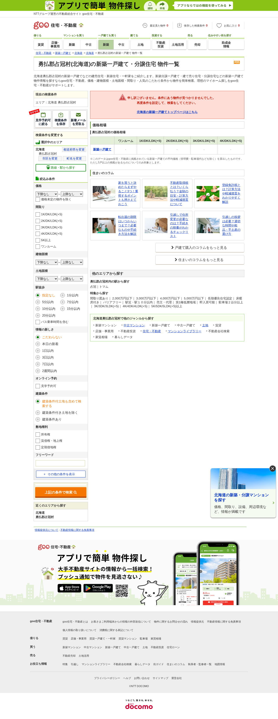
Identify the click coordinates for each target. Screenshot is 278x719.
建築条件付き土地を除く (60, 412)
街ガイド (158, 664)
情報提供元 (197, 621)
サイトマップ (160, 678)
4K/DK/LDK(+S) (51, 233)
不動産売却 (69, 655)
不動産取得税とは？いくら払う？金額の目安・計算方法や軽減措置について (179, 193)
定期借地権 (48, 447)
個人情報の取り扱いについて (79, 630)
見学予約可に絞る (43, 118)
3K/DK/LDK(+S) (51, 227)
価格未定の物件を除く (56, 199)
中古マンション (134, 325)
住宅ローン (173, 647)
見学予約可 (48, 386)
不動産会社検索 (122, 664)
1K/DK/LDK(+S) (51, 214)
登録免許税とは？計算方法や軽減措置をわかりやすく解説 (231, 193)
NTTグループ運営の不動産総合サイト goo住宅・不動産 (69, 13)
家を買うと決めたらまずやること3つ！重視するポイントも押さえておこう (128, 193)
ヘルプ (127, 678)
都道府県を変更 (74, 149)
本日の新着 (50, 344)
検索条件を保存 (61, 122)
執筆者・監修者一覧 (200, 664)
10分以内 (48, 309)
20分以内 (48, 315)
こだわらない (52, 337)
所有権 (45, 434)
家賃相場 (156, 638)
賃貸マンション (128, 638)
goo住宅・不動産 (41, 621)
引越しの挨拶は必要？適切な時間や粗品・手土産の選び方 (231, 225)
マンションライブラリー (184, 331)
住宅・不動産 (152, 331)
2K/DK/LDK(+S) (51, 221)
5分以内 (48, 302)
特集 (65, 664)
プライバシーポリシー (107, 678)
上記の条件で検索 (59, 492)
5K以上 (46, 240)
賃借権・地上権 (51, 440)
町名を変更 (74, 158)
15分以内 (73, 309)
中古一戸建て (131, 647)
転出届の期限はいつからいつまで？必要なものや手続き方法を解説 (127, 225)
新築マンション (72, 647)
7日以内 (48, 364)
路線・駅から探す (63, 167)
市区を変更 (50, 158)
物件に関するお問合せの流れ (171, 621)
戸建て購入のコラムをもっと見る (201, 247)
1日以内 (48, 350)
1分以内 (72, 295)
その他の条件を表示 (61, 474)
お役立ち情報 (38, 663)
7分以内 (72, 302)
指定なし (48, 295)
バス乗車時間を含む (54, 322)
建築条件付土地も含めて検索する (61, 403)
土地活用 (84, 655)
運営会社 (176, 678)
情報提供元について (46, 529)
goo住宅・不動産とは (75, 621)
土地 (205, 325)
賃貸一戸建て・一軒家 (102, 638)
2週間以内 (49, 371)
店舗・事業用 (78, 638)
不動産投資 (157, 647)
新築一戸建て (113, 647)
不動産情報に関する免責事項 (77, 529)
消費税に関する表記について (116, 630)
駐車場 (144, 638)
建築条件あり (52, 419)
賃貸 (65, 638)
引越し (75, 664)
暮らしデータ (142, 664)
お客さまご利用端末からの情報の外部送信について (121, 621)
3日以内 (48, 357)
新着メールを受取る (78, 122)
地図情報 (220, 664)
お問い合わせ (142, 678)
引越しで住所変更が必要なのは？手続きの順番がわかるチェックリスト (179, 225)
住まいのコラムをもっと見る (200, 260)
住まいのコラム (176, 664)
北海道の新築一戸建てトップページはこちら (167, 112)
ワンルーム (48, 246)
